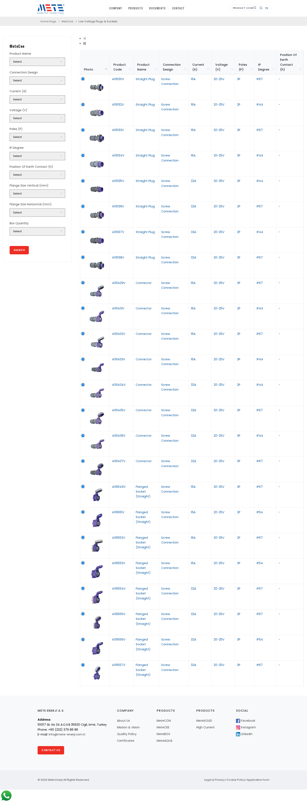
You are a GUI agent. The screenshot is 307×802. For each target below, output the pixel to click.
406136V (118, 206)
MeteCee (67, 21)
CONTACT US (51, 750)
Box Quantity (19, 223)
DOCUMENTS (157, 8)
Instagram (248, 727)
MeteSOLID (204, 721)
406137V (118, 232)
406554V (119, 588)
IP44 (260, 104)
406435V (119, 410)
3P (238, 79)
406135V (118, 181)
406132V (118, 104)
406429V (119, 283)
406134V (118, 155)
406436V (119, 436)
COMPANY (115, 8)
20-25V (219, 79)
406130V (118, 79)
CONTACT (178, 8)
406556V (119, 639)
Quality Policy (127, 734)
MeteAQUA (164, 741)
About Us (123, 721)
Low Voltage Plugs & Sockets (98, 21)
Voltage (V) (221, 67)
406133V (118, 130)
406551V (118, 512)
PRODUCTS (135, 8)
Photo (88, 69)
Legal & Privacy (214, 780)
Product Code (243, 8)
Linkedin (246, 734)
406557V (119, 665)
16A (193, 79)
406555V (119, 614)
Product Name (143, 67)
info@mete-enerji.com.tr (67, 734)
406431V (118, 308)
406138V (118, 257)
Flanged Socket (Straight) (143, 492)
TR (266, 8)
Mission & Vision (128, 727)
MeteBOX (163, 734)
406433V (118, 359)
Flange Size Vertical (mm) (29, 185)
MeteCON (164, 721)
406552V (118, 538)
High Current (205, 727)
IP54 (260, 512)
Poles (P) (243, 67)
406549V (119, 487)
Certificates (125, 741)
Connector (144, 283)
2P (238, 104)
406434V (119, 385)
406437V (119, 461)
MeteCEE (163, 727)
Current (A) (198, 67)
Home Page (48, 21)
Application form (258, 780)
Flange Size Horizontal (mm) (31, 204)
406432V (118, 334)
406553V (118, 563)
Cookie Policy (236, 780)
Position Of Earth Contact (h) (288, 62)
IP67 (260, 79)
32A (193, 181)
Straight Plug (145, 79)
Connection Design (172, 67)
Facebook (247, 721)
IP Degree (263, 67)
